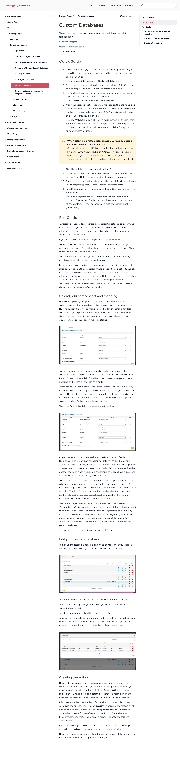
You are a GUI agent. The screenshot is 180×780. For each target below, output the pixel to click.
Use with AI (127, 16)
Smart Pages (13, 157)
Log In (92, 5)
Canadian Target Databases (27, 57)
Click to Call (18, 105)
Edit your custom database (156, 38)
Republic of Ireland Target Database (31, 68)
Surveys (13, 116)
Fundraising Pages (15, 122)
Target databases (20, 51)
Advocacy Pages (15, 34)
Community (115, 5)
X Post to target (20, 111)
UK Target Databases (24, 74)
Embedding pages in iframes (20, 151)
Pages (69, 16)
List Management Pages (18, 128)
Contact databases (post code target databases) (29, 92)
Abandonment (14, 162)
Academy (128, 5)
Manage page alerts (16, 139)
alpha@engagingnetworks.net (85, 495)
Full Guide (146, 27)
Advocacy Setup (14, 168)
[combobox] (158, 5)
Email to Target (20, 99)
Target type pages (18, 45)
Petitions (14, 39)
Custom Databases (23, 85)
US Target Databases (24, 80)
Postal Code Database (71, 46)
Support (102, 5)
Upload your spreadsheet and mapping (157, 32)
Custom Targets (68, 41)
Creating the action (153, 43)
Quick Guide (147, 22)
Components (13, 28)
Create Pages (13, 22)
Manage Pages (14, 16)
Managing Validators (16, 145)
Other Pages (13, 134)
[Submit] (142, 5)
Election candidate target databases (31, 62)
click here (114, 239)
